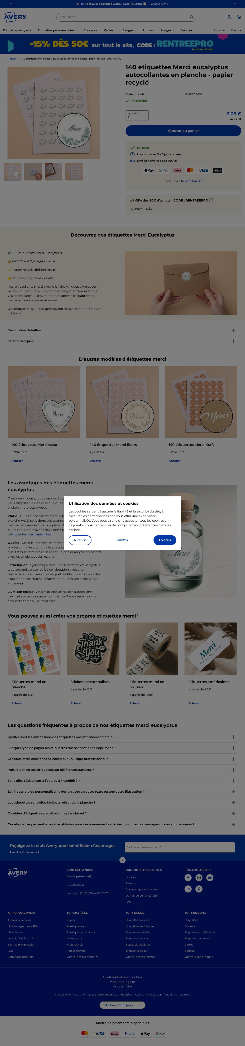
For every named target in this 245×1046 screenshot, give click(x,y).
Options (122, 539)
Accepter (164, 540)
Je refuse (80, 540)
